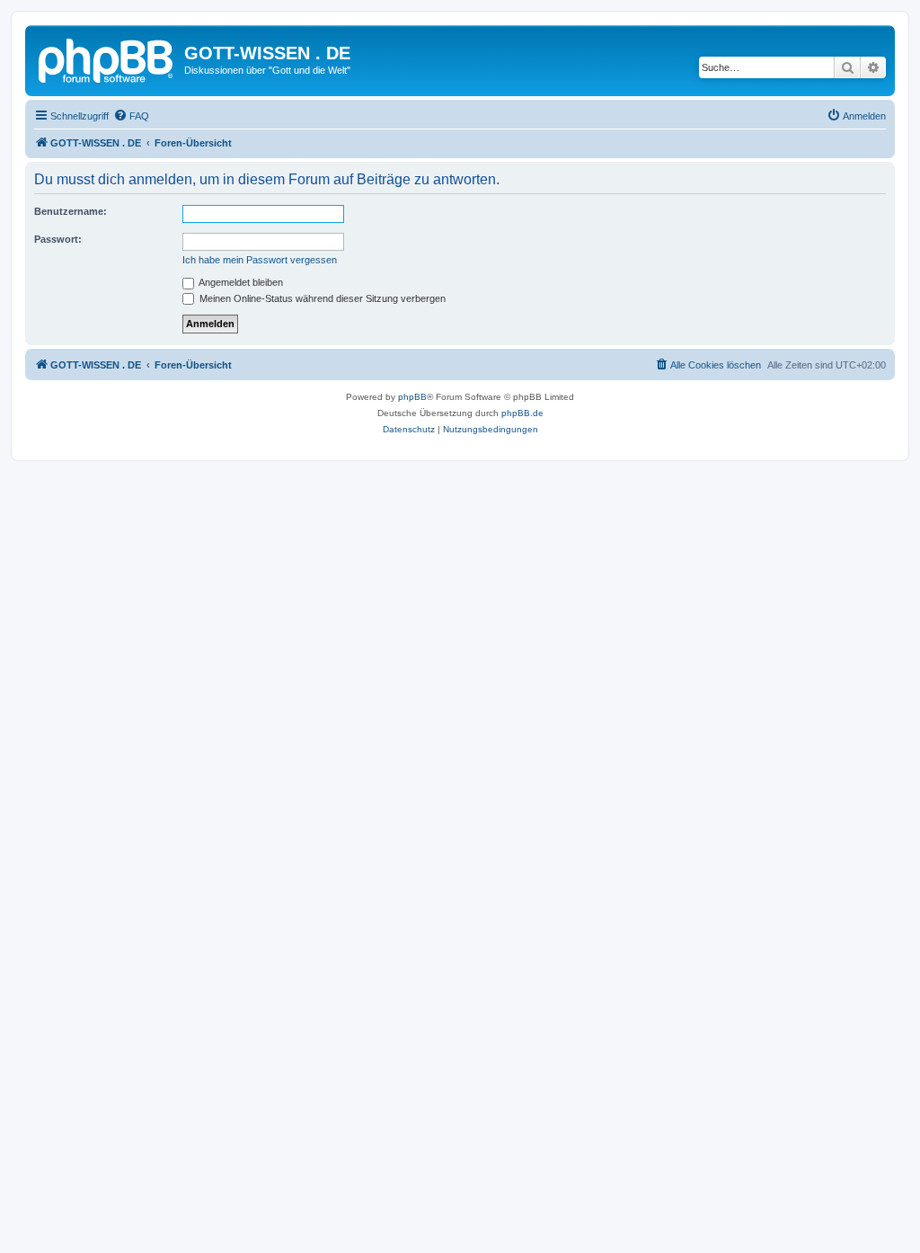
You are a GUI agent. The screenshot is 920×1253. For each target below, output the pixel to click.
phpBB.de (522, 413)
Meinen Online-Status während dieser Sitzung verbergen (321, 298)
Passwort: (58, 239)
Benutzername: (70, 211)
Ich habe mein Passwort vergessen (259, 259)
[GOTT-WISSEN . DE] (107, 58)
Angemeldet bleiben (240, 282)
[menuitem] (131, 116)
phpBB (412, 397)
